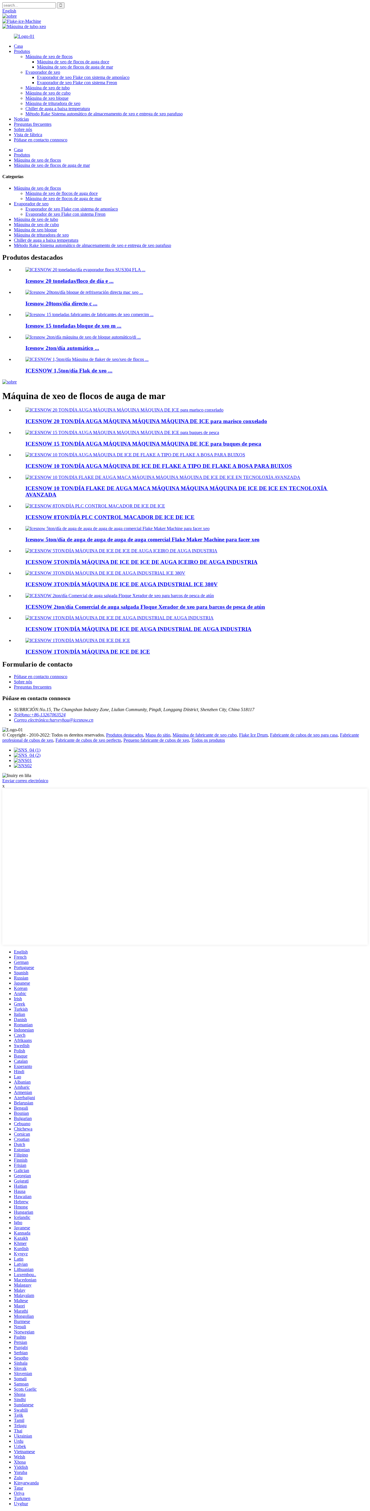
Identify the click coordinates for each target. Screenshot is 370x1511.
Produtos (22, 51)
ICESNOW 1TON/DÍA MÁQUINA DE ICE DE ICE (87, 652)
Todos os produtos (208, 740)
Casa (18, 46)
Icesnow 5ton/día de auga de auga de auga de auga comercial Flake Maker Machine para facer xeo (142, 539)
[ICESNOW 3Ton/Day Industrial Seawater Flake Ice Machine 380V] (105, 573)
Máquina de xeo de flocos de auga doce (73, 61)
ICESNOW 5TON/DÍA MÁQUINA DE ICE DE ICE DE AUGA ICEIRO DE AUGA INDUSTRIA (141, 562)
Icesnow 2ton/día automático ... (62, 348)
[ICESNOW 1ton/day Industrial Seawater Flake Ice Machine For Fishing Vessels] (119, 617)
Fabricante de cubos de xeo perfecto (88, 740)
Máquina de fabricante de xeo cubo (205, 735)
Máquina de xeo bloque (47, 98)
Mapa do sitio (157, 735)
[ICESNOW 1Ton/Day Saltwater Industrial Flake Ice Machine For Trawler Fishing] (77, 640)
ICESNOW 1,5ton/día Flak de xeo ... (68, 371)
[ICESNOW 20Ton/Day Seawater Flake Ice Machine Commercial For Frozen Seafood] (124, 409)
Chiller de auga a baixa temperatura (57, 108)
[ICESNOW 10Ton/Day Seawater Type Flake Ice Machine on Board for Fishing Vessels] (135, 454)
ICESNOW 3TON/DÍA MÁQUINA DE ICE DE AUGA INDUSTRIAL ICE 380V (121, 584)
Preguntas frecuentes (32, 124)
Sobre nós (23, 129)
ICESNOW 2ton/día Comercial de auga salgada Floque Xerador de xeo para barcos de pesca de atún (145, 607)
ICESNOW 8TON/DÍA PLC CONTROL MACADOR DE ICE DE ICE (110, 517)
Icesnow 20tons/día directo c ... (61, 303)
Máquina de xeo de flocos (49, 56)
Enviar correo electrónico (25, 780)
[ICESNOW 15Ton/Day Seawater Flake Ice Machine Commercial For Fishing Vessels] (122, 432)
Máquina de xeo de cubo (48, 93)
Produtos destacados (124, 735)
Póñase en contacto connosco (40, 139)
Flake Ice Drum (253, 735)
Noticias (21, 119)
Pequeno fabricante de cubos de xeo (156, 740)
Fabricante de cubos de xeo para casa (304, 735)
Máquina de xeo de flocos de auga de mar (75, 66)
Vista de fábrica (28, 134)
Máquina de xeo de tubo (47, 87)
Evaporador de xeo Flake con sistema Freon (77, 82)
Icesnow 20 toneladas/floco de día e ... (69, 281)
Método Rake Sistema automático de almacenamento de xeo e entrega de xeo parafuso (104, 113)
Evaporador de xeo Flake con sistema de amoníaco (83, 77)
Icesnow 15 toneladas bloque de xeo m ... (73, 326)
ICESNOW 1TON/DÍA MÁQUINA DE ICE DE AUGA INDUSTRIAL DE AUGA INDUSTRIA (138, 629)
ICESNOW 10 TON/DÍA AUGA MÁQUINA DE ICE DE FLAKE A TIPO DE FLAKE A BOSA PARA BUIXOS (158, 466)
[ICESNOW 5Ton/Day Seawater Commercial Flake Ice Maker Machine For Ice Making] (117, 528)
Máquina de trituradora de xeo (52, 103)
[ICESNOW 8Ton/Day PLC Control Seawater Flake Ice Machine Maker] (95, 505)
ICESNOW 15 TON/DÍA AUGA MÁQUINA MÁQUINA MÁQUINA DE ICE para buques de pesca (143, 444)
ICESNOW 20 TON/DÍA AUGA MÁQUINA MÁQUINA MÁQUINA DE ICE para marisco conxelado (146, 421)
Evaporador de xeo (42, 72)
